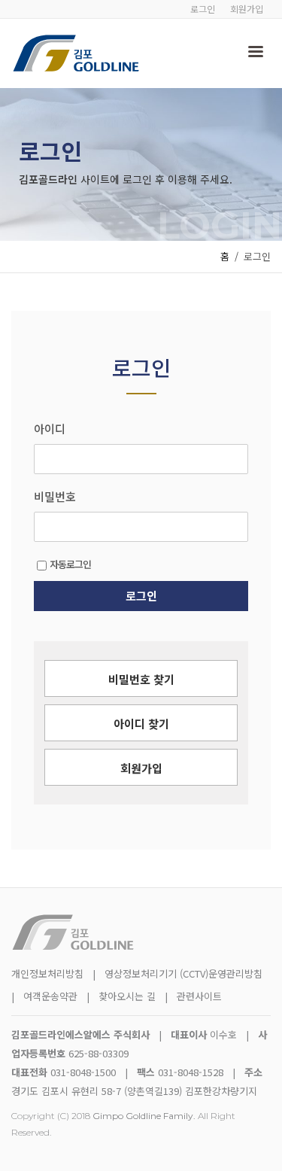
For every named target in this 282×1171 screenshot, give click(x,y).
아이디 (49, 428)
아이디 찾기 (141, 723)
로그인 (202, 8)
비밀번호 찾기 (141, 679)
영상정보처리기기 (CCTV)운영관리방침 (183, 973)
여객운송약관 (50, 996)
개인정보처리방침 (47, 973)
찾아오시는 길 (129, 996)
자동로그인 (70, 564)
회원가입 (246, 8)
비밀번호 (55, 496)
